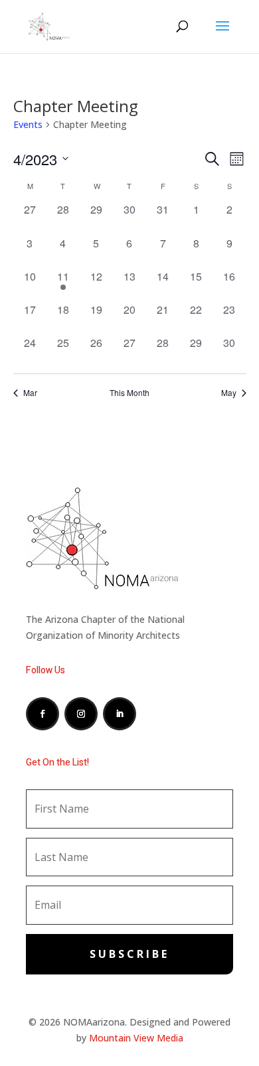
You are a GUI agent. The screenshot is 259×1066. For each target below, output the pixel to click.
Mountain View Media (136, 1038)
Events (28, 124)
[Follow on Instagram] (81, 713)
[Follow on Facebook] (42, 713)
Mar (30, 392)
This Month (129, 392)
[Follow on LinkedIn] (119, 713)
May (228, 392)
